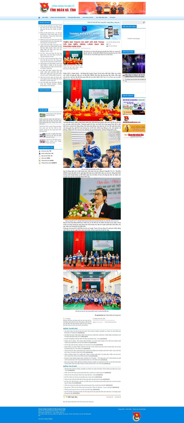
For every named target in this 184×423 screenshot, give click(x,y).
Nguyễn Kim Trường (96, 48)
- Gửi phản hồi (117, 397)
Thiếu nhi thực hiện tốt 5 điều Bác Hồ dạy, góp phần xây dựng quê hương (83, 379)
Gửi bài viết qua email (114, 42)
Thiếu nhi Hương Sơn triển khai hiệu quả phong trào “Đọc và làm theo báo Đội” (85, 385)
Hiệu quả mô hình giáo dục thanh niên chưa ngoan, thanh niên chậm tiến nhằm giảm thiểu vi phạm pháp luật (51, 79)
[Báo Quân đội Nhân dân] (133, 138)
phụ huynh (78, 325)
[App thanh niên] (92, 39)
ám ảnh (73, 325)
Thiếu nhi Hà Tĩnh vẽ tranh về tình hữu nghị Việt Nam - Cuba (80, 375)
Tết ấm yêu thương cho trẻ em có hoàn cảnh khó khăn (78, 389)
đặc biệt (72, 323)
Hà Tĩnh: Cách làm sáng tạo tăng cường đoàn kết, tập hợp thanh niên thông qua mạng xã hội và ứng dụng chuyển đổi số (51, 60)
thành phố (71, 322)
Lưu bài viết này (113, 46)
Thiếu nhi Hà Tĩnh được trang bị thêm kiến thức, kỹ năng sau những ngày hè (84, 372)
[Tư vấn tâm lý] (133, 109)
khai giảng (81, 322)
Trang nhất (39, 18)
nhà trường (85, 325)
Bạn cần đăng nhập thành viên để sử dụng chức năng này (78, 401)
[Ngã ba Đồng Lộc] (133, 114)
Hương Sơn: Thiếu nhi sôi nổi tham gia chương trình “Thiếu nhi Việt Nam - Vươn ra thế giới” (88, 387)
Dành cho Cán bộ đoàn (139, 409)
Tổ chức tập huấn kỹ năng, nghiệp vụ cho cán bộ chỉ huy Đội (80, 344)
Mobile (50, 419)
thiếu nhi (80, 320)
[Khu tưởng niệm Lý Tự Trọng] (133, 132)
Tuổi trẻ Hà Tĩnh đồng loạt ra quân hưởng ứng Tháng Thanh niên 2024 (53, 141)
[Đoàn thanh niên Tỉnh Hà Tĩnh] (58, 7)
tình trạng (68, 325)
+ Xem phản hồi (109, 397)
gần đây (68, 323)
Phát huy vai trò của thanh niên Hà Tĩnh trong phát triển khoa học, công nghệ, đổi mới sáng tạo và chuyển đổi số (51, 41)
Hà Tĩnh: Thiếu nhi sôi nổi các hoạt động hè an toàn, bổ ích (79, 377)
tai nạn (85, 323)
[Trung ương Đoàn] (133, 123)
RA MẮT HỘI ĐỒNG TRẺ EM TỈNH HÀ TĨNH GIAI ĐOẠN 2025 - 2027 (82, 338)
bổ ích (89, 320)
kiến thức (70, 320)
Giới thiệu (128, 409)
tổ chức (76, 322)
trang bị (65, 320)
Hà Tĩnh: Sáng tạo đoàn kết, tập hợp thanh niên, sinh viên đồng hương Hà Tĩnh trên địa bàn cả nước (51, 55)
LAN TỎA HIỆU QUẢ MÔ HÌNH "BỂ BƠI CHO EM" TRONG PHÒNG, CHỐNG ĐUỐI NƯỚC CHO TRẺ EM (51, 84)
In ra (110, 44)
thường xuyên (79, 323)
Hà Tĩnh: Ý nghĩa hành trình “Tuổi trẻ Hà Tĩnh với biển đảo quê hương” (53, 135)
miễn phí (87, 322)
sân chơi (85, 320)
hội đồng (65, 322)
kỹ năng (75, 320)
